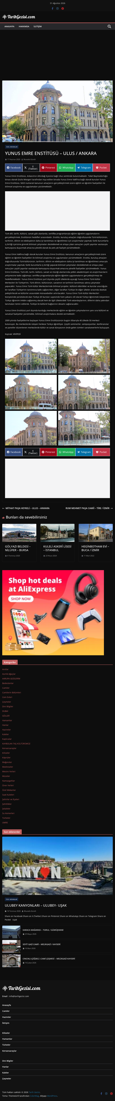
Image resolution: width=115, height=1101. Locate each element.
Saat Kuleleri (8, 794)
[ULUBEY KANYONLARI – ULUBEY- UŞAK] (57, 866)
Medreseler (7, 766)
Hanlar (5, 725)
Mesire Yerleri (8, 771)
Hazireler (6, 729)
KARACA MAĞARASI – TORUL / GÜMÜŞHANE (43, 930)
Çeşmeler (6, 701)
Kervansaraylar (9, 748)
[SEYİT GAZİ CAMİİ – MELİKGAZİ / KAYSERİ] (11, 946)
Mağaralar (7, 762)
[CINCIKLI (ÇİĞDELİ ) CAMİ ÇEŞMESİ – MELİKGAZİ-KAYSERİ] (11, 960)
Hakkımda (24, 26)
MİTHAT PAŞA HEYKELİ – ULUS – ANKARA (28, 508)
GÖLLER (6, 715)
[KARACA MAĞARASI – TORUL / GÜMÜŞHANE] (11, 932)
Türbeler (6, 818)
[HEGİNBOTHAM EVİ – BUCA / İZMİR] (96, 525)
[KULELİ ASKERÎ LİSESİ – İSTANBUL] (58, 525)
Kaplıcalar (7, 739)
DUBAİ (5, 711)
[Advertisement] (57, 51)
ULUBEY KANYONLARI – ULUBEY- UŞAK (36, 905)
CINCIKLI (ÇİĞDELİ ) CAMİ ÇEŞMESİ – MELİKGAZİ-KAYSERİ (49, 958)
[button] (31, 356)
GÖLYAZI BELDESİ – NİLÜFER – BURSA (18, 548)
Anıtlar (5, 669)
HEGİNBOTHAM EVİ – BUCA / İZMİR (95, 548)
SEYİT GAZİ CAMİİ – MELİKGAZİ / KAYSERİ (41, 944)
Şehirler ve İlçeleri (10, 799)
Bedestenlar (8, 683)
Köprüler (6, 757)
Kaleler (5, 734)
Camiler (6, 688)
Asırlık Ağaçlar (9, 674)
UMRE (5, 822)
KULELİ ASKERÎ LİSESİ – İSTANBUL (57, 548)
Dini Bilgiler (7, 706)
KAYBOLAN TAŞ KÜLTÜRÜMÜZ (16, 743)
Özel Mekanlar (11, 147)
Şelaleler (6, 808)
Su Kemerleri (8, 813)
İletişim (38, 26)
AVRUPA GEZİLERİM (11, 678)
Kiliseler (6, 753)
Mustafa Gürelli (30, 159)
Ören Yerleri (8, 785)
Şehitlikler (7, 804)
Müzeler (6, 776)
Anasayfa (9, 26)
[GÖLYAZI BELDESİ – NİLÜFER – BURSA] (19, 525)
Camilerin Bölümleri (11, 692)
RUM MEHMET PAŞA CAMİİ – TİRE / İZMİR (87, 508)
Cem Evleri (7, 697)
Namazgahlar (8, 780)
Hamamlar (7, 720)
